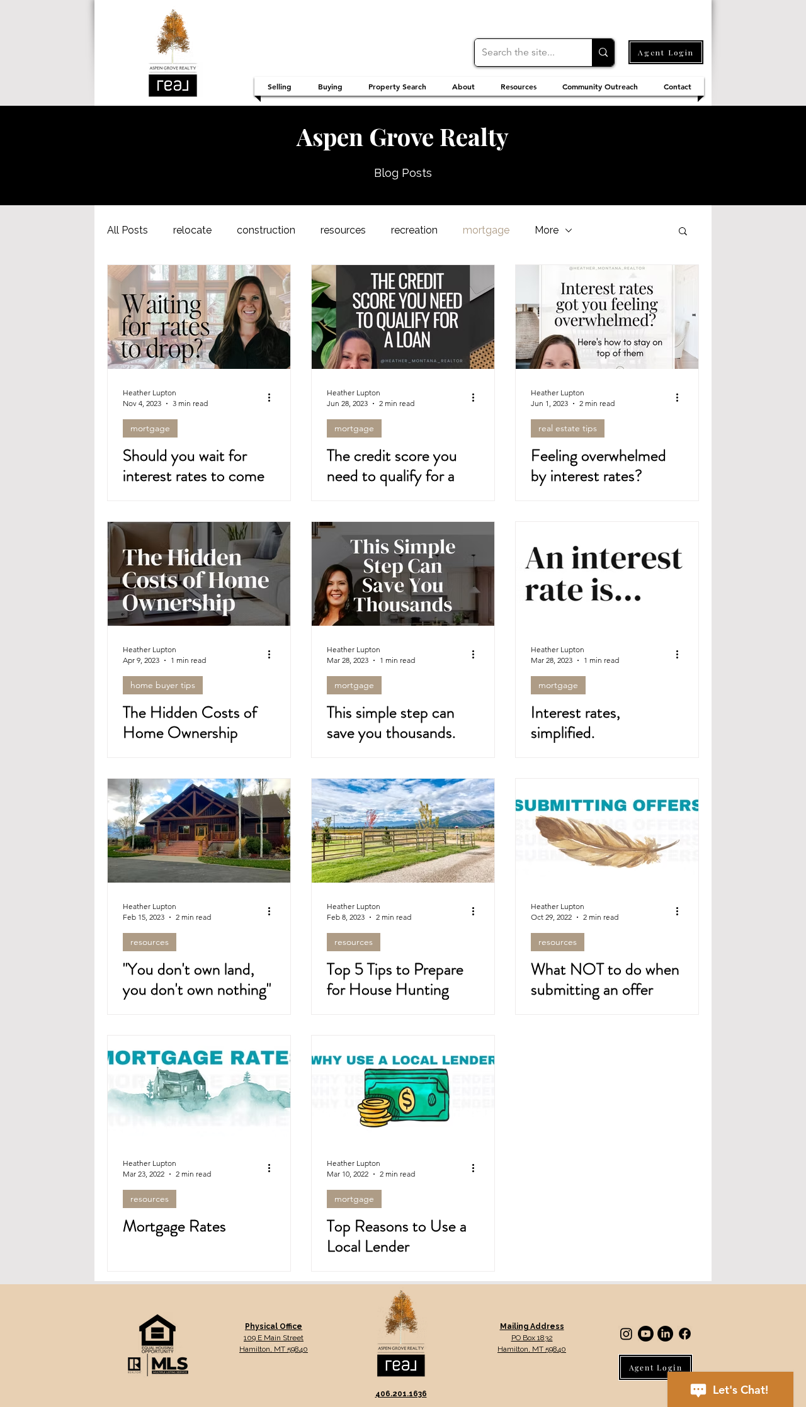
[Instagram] (626, 1334)
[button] (683, 232)
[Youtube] (646, 1334)
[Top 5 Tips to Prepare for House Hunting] (403, 831)
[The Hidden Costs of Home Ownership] (199, 574)
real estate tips (567, 428)
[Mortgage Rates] (199, 1087)
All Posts (127, 230)
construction (266, 230)
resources (343, 230)
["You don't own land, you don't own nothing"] (199, 831)
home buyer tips (162, 685)
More (547, 230)
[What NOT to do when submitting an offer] (607, 831)
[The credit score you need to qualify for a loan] (403, 317)
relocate (192, 230)
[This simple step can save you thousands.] (403, 574)
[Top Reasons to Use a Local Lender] (403, 1087)
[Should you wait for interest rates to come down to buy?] (199, 317)
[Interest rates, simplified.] (607, 574)
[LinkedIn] (665, 1334)
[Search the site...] (603, 52)
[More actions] (273, 397)
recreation (414, 230)
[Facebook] (685, 1334)
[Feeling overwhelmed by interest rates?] (607, 317)
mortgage (486, 230)
